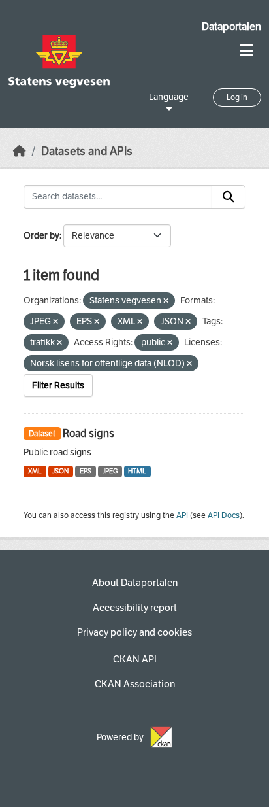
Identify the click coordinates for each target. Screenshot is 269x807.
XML (35, 471)
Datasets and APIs (87, 151)
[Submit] (228, 197)
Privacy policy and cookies (134, 632)
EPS (85, 471)
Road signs (88, 433)
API (182, 515)
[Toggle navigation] (246, 50)
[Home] (19, 151)
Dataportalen (231, 26)
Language (169, 97)
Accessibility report (135, 607)
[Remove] (165, 301)
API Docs (224, 515)
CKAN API (135, 659)
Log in (237, 97)
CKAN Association (135, 684)
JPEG (110, 471)
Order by (41, 235)
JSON (60, 471)
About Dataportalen (135, 583)
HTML (137, 471)
